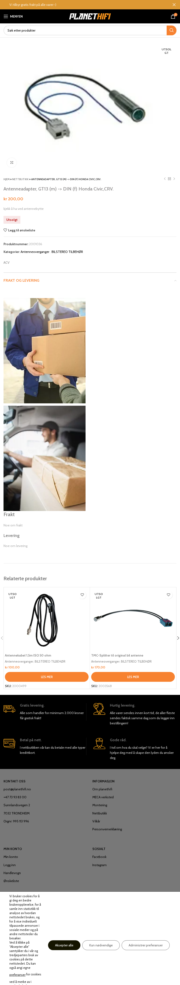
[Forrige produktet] (164, 179)
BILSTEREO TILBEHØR (67, 252)
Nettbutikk (20, 179)
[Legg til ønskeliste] (82, 595)
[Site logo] (90, 16)
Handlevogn (12, 873)
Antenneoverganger (35, 252)
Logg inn (10, 865)
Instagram (99, 865)
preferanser (17, 975)
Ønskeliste (11, 881)
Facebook (99, 857)
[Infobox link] (45, 712)
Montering (99, 805)
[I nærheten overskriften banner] (174, 4)
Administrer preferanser (146, 945)
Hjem (7, 179)
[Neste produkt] (174, 179)
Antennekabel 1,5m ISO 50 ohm (28, 655)
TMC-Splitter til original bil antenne (117, 655)
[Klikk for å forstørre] (11, 162)
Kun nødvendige (101, 945)
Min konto (11, 857)
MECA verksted (103, 797)
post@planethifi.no (17, 789)
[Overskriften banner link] (83, 4)
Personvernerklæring (107, 829)
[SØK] (171, 30)
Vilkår (96, 821)
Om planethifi (102, 789)
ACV (7, 262)
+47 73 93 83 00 (15, 797)
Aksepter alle (64, 945)
